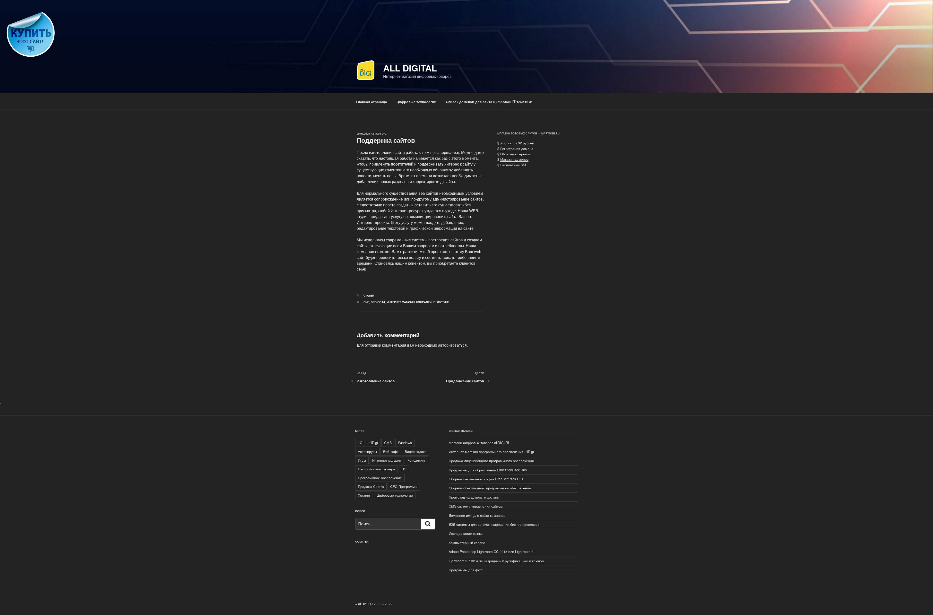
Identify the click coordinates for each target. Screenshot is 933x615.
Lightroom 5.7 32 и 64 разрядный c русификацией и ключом (496, 560)
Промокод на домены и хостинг (474, 497)
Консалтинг (425, 302)
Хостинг (442, 302)
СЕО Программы (403, 486)
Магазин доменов (514, 159)
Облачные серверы (515, 153)
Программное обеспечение (380, 477)
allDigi (373, 442)
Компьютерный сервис (467, 542)
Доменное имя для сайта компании (477, 515)
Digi (384, 133)
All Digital (410, 68)
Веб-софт (378, 302)
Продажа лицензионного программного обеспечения (491, 460)
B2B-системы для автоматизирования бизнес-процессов (494, 524)
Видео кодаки (415, 451)
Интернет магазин (401, 302)
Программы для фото (466, 569)
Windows (405, 442)
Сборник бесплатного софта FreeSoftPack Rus (486, 478)
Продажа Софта (371, 486)
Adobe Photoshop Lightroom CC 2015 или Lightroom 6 (491, 551)
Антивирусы (367, 451)
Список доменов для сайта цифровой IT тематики (489, 101)
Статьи (368, 295)
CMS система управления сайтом (476, 506)
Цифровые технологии (416, 101)
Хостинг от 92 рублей (517, 143)
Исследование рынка (466, 533)
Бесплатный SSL (513, 164)
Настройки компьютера (376, 468)
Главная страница (371, 101)
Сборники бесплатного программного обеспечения (490, 487)
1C (360, 442)
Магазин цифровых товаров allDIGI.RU (479, 442)
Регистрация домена (516, 148)
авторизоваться (452, 345)
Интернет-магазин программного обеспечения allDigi (491, 451)
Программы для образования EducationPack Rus (488, 469)
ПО (403, 468)
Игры (362, 460)
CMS (366, 302)
